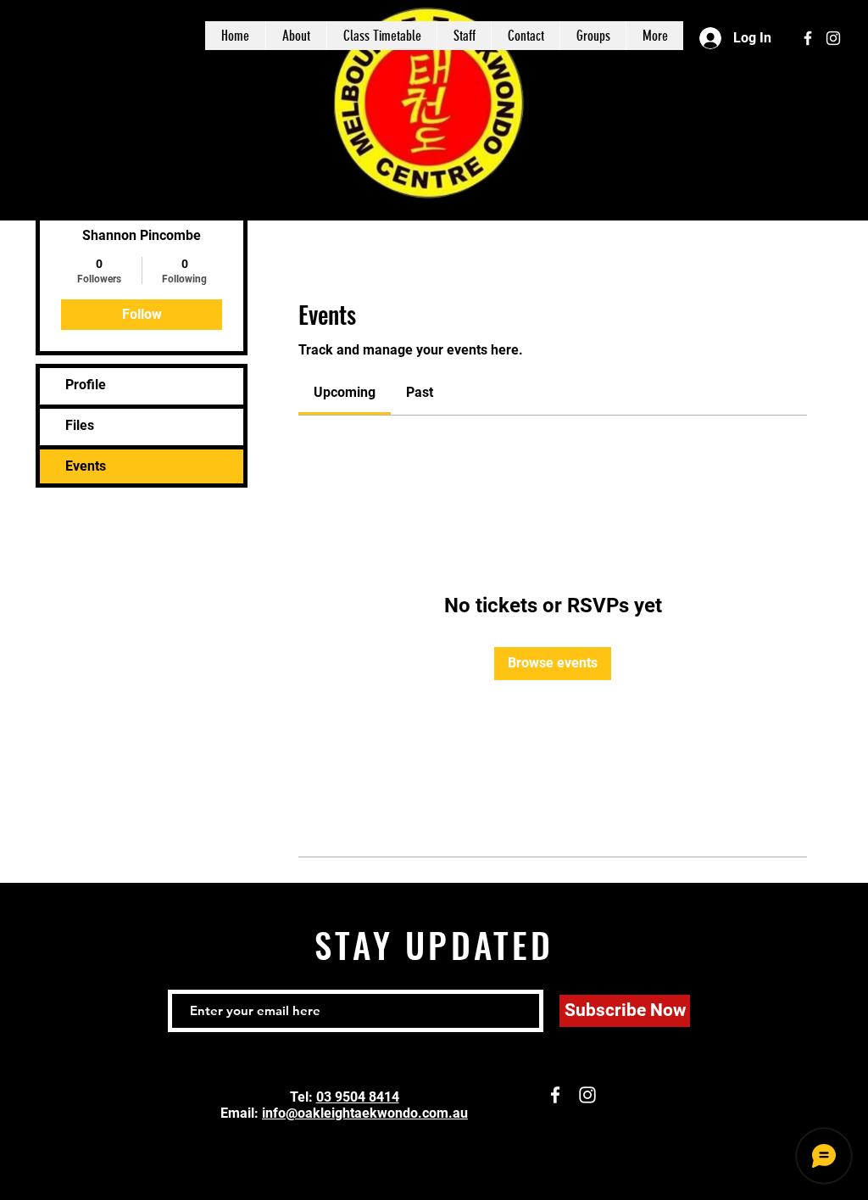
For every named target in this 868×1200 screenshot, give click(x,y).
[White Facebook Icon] (807, 38)
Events (85, 466)
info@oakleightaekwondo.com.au (365, 1113)
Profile (85, 385)
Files (79, 425)
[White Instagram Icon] (833, 38)
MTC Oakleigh (128, 35)
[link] (345, 392)
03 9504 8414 (357, 1097)
